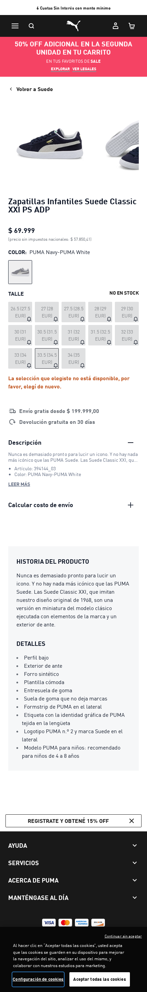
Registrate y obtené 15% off (68, 820)
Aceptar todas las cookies (99, 979)
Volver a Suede (34, 89)
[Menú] (15, 26)
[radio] (20, 272)
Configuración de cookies (38, 979)
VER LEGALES (84, 68)
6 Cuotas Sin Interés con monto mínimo (74, 8)
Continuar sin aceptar (123, 936)
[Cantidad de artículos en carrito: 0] (132, 26)
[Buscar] (31, 26)
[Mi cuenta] (115, 26)
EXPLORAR (60, 68)
